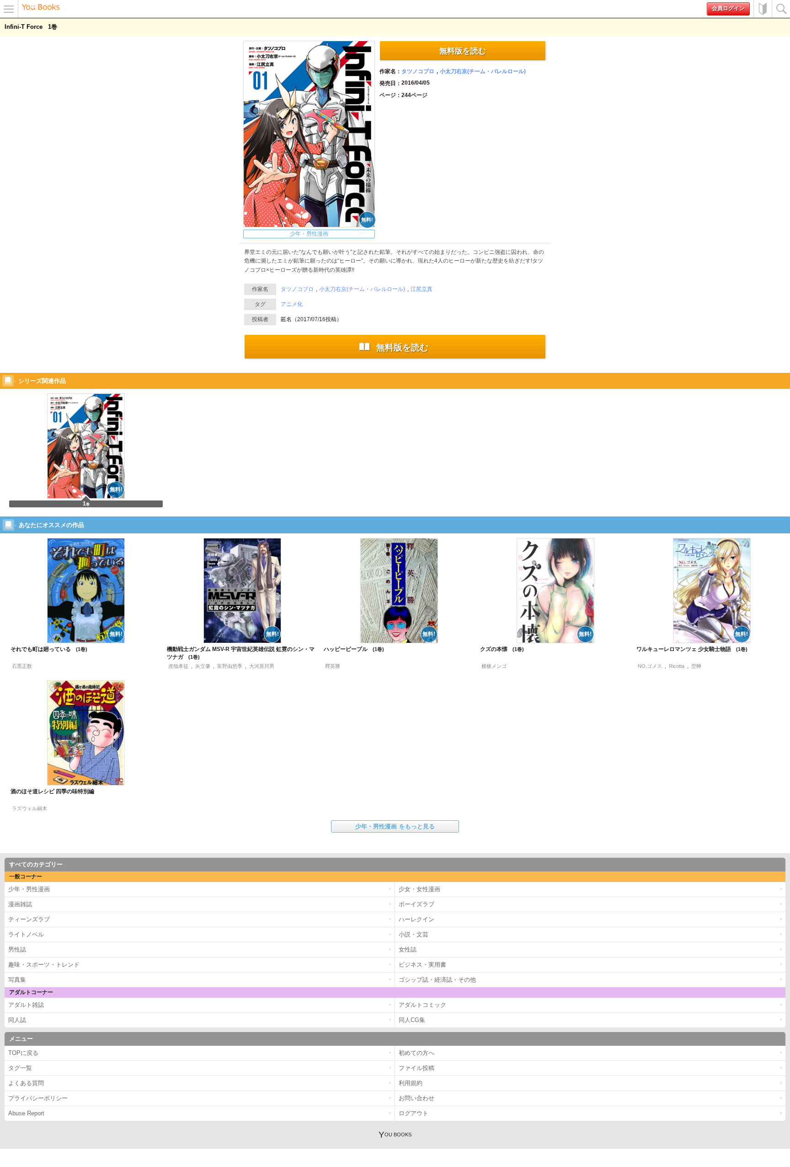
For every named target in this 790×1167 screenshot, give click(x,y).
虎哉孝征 (178, 666)
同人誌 (17, 1019)
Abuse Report (26, 1113)
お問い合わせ (416, 1098)
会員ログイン (728, 8)
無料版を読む (462, 50)
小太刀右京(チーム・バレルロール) (483, 71)
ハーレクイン (416, 919)
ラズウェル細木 (29, 808)
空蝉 (696, 666)
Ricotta (676, 666)
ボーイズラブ (416, 904)
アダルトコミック (422, 1004)
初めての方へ (762, 9)
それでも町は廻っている (45, 649)
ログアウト (413, 1113)
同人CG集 (412, 1019)
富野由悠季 (229, 666)
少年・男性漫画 (309, 234)
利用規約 (410, 1083)
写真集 (17, 979)
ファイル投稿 (416, 1068)
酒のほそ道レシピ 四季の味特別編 (52, 791)
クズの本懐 (498, 649)
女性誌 (407, 949)
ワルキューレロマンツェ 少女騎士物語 (688, 649)
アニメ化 (292, 304)
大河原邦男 (261, 666)
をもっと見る (395, 826)
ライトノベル (26, 934)
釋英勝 (332, 666)
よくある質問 (26, 1083)
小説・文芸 (413, 934)
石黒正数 (22, 666)
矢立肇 (202, 666)
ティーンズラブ (29, 919)
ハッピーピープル (350, 649)
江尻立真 (421, 289)
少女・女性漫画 (419, 889)
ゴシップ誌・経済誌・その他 (437, 979)
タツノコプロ (417, 71)
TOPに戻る (23, 1052)
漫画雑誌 (20, 904)
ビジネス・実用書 (422, 964)
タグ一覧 (20, 1068)
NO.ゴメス (650, 666)
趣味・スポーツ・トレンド (44, 964)
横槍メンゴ (494, 666)
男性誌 (17, 949)
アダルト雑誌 (26, 1004)
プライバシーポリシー (38, 1098)
